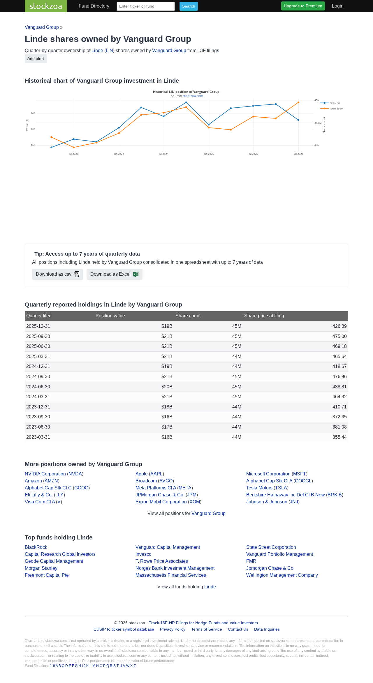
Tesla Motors (259, 487)
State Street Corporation (271, 547)
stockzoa (45, 5)
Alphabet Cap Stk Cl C (48, 487)
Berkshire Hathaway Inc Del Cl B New (285, 494)
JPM (191, 494)
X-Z (133, 666)
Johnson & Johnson (266, 501)
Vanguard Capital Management (168, 547)
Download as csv (53, 274)
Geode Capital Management (54, 561)
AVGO (166, 480)
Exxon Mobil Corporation (161, 501)
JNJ (294, 501)
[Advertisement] (186, 200)
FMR (251, 561)
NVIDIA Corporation (45, 473)
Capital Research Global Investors (60, 554)
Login (338, 5)
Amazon (33, 480)
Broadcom (146, 480)
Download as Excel (110, 274)
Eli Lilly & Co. (39, 494)
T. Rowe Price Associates (162, 561)
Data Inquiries (267, 629)
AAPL (156, 473)
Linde (97, 50)
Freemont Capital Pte (47, 575)
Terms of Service (206, 629)
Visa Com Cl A (40, 501)
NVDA (75, 473)
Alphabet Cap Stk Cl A (269, 480)
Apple (142, 473)
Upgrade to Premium (303, 5)
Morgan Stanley (41, 568)
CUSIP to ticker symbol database (124, 629)
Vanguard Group (42, 27)
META (185, 487)
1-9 (53, 666)
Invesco (144, 554)
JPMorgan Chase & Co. (160, 494)
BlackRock (36, 547)
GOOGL (303, 480)
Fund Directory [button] (94, 5)
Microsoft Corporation (268, 473)
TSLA (281, 487)
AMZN (51, 480)
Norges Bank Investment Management (175, 568)
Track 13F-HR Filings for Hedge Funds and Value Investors (203, 622)
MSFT (299, 473)
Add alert (35, 58)
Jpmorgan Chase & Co (269, 568)
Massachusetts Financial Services (171, 575)
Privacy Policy (172, 629)
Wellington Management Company (282, 575)
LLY (59, 494)
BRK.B (335, 494)
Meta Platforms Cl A (156, 487)
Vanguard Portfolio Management (279, 554)
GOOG (81, 487)
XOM (194, 501)
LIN (109, 50)
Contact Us (238, 629)
